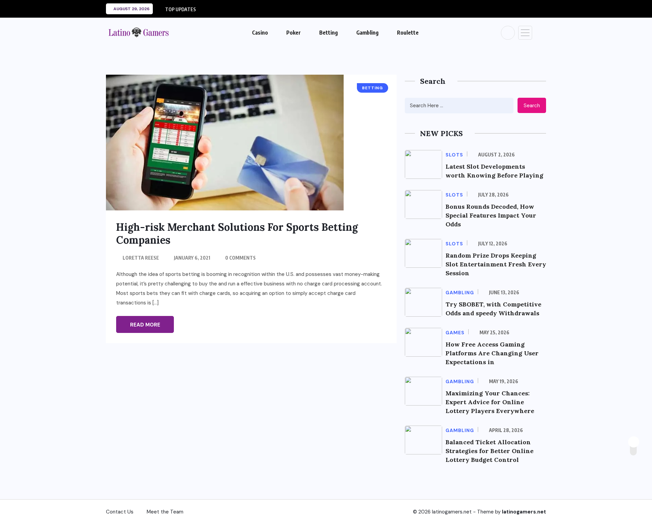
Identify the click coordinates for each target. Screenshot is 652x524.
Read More (145, 324)
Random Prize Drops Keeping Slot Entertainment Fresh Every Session (496, 264)
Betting (328, 32)
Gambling (367, 32)
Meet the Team (165, 511)
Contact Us (119, 511)
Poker (293, 32)
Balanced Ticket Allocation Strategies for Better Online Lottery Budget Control (489, 451)
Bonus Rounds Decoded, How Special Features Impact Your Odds (491, 215)
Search (532, 105)
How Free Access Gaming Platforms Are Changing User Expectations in (492, 353)
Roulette (408, 32)
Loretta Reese (141, 258)
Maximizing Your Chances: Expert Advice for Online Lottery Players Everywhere (490, 402)
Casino (260, 32)
